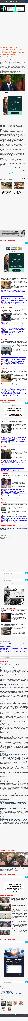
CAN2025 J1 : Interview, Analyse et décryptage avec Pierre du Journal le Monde (13, 817)
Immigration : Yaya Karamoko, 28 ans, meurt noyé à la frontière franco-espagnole (13, 430)
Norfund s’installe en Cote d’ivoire (9, 402)
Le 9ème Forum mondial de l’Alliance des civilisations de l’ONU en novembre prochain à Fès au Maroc (13, 401)
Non (3, 500)
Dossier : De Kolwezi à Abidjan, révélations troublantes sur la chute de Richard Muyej (13, 407)
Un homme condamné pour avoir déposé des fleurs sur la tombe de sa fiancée (14, 486)
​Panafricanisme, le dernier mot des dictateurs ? (12, 431)
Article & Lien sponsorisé (8, 556)
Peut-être (4, 502)
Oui (2, 498)
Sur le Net (4, 412)
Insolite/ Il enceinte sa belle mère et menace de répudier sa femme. (13, 483)
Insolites (3, 469)
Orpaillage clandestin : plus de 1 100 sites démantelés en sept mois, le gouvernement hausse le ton (14, 347)
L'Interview (4, 250)
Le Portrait (4, 440)
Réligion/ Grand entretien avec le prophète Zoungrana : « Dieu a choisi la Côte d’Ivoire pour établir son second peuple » (14, 286)
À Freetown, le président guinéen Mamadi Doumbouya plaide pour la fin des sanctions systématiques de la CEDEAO (13, 360)
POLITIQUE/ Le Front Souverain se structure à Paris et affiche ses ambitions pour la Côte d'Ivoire (13, 363)
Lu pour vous (5, 386)
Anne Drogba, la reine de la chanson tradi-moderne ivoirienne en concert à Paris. (12, 463)
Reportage (4, 315)
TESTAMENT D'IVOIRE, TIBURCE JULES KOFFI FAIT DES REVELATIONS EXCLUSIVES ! (13, 428)
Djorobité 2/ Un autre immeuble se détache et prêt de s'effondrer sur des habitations (14, 472)
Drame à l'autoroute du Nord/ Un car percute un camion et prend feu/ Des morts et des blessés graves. (19, 846)
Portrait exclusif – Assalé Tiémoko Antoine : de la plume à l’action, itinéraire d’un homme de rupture (14, 444)
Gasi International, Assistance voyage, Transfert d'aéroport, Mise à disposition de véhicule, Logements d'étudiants (12, 593)
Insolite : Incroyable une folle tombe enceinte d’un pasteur (14, 487)
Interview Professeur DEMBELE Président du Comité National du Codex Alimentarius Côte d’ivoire (13, 279)
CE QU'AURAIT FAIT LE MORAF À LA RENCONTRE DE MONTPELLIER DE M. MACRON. (13, 404)
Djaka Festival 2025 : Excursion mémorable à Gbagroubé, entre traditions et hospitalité (11, 331)
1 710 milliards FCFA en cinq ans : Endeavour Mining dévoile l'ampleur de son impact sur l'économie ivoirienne (13, 372)
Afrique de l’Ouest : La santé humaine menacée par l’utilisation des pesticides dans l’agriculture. (12, 338)
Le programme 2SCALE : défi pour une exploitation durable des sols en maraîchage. (12, 340)
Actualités (4, 344)
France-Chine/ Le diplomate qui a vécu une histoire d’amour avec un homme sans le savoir (13, 389)
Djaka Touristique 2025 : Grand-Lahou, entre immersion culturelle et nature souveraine (13, 333)
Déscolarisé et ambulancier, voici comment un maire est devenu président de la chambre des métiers (13, 459)
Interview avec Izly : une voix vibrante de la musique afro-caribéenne (14, 277)
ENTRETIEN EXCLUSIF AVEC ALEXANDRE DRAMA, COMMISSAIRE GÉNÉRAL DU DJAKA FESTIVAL (13, 271)
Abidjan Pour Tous (14, 1)
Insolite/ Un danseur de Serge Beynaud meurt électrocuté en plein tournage (14, 481)
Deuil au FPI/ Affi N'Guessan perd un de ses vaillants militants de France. (12, 415)
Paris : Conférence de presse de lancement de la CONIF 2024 (19, 870)
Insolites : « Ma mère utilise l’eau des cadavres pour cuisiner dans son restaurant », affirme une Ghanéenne (12, 489)
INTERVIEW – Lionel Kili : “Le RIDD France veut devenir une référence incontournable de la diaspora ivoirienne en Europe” (13, 274)
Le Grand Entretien (6, 283)
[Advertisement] (10, 521)
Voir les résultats (8, 504)
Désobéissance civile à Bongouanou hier (11, 437)
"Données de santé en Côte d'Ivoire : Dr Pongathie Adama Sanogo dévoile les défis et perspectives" (14, 302)
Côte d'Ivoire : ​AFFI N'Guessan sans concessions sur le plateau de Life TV (13, 311)
